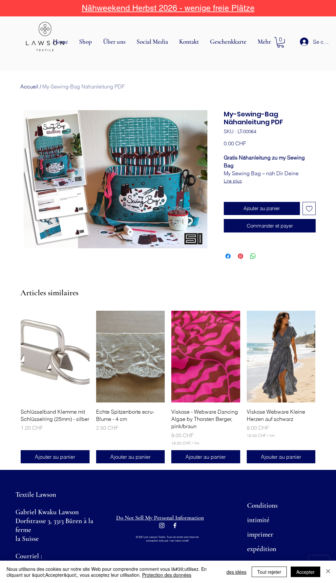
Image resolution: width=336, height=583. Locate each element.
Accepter (305, 572)
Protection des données (166, 574)
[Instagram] (161, 525)
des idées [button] (236, 572)
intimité (258, 520)
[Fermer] (328, 572)
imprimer (260, 534)
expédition (261, 549)
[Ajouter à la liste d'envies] (309, 208)
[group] (168, 386)
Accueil (29, 86)
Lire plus (233, 181)
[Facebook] (174, 525)
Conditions (262, 505)
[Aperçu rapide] (55, 356)
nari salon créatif (179, 540)
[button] (86, 42)
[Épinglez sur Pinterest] (240, 256)
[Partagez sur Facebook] (228, 256)
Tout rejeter (269, 572)
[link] (280, 42)
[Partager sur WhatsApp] (253, 256)
